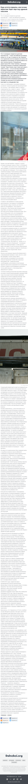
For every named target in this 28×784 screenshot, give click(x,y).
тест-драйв (11, 760)
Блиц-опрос (14, 762)
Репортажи (3, 715)
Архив (19, 776)
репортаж (5, 760)
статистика (18, 760)
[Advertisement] (14, 738)
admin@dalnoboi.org (12, 776)
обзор (24, 760)
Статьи (9, 715)
